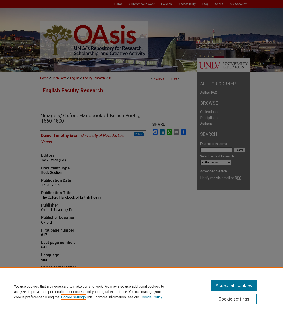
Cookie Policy (151, 297)
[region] (141, 291)
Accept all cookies (234, 285)
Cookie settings (73, 297)
